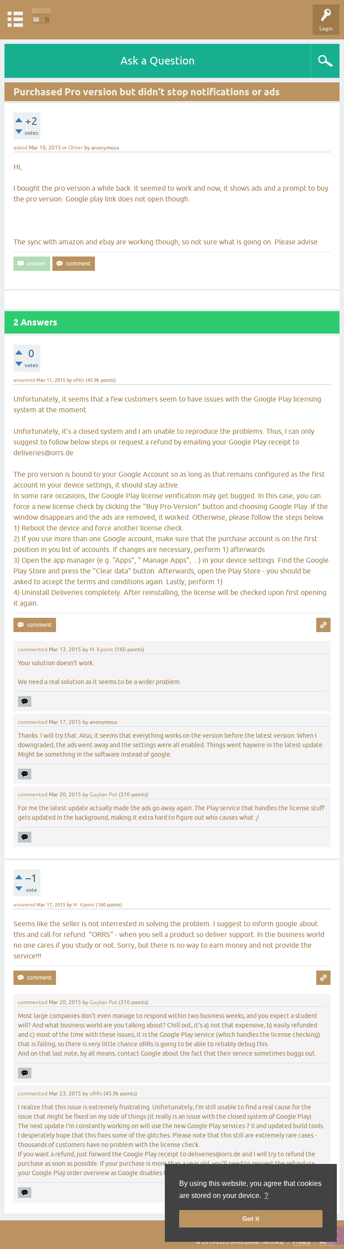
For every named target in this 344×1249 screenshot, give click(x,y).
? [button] (266, 1195)
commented (32, 649)
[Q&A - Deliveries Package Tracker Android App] (41, 15)
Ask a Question (157, 61)
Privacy (301, 1242)
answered (24, 380)
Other (75, 148)
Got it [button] (250, 1218)
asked (20, 148)
